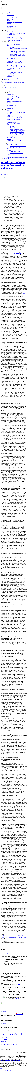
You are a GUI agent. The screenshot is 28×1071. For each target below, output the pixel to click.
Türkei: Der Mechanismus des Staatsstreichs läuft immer (13, 165)
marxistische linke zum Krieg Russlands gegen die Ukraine (17, 53)
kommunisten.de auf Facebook (14, 38)
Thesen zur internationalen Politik (18, 51)
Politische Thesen (11, 34)
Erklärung (24, 293)
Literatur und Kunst (11, 26)
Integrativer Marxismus (15, 68)
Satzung (12, 47)
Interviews (9, 27)
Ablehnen (8, 1069)
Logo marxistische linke (16, 72)
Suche (8, 12)
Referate (9, 69)
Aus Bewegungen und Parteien (14, 22)
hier (17, 998)
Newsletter (6, 79)
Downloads (10, 71)
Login (5, 1037)
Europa (8, 16)
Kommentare (10, 29)
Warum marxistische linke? (13, 44)
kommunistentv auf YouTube (14, 37)
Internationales (10, 15)
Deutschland (10, 19)
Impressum (9, 76)
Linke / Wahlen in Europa (13, 17)
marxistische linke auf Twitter (14, 61)
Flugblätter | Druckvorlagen (16, 74)
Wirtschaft (9, 20)
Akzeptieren (3, 1069)
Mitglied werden (11, 58)
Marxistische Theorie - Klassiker (18, 66)
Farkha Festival (10, 31)
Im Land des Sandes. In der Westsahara (16, 33)
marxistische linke (11, 43)
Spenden (9, 59)
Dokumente (10, 45)
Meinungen (9, 24)
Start (5, 10)
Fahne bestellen (10, 75)
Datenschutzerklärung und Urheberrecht (17, 78)
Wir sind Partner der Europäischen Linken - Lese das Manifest (18, 49)
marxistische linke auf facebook (14, 62)
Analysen (9, 23)
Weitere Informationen (5, 1070)
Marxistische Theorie (12, 65)
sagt (17, 253)
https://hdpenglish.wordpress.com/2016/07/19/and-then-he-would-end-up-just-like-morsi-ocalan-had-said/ (14, 936)
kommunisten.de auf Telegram (14, 40)
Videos (8, 36)
